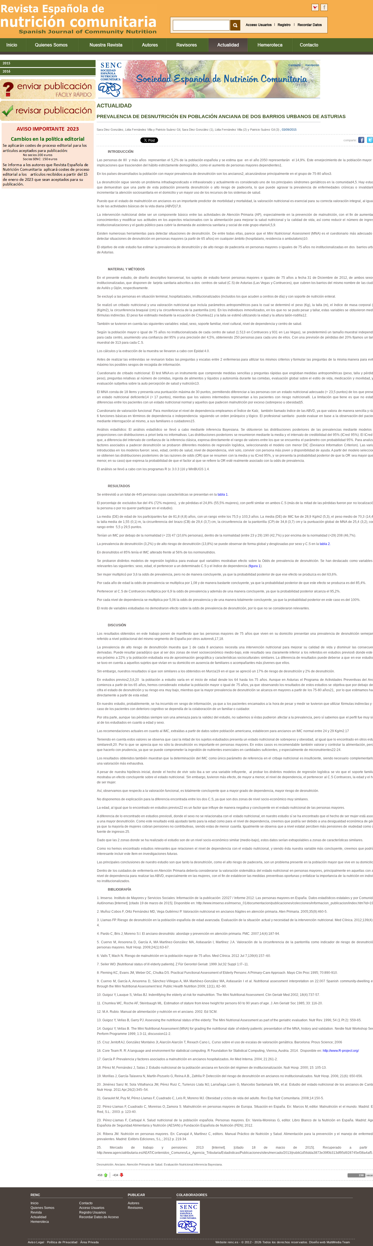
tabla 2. (325, 544)
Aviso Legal (36, 1242)
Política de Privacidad (62, 1242)
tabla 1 (223, 494)
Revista (36, 1212)
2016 (6, 71)
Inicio (35, 1203)
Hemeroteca (40, 1222)
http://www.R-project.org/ (341, 1051)
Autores (133, 1203)
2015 (6, 63)
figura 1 (254, 566)
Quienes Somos (42, 1208)
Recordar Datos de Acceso (99, 1217)
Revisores (135, 1208)
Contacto (86, 1203)
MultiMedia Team (338, 1242)
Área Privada (89, 1242)
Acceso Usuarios (91, 1208)
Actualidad (38, 1217)
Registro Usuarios (92, 1212)
